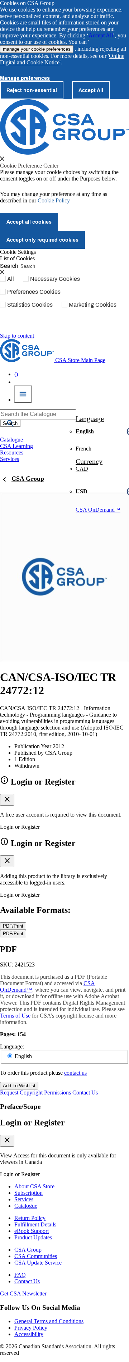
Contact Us (85, 1092)
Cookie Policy (54, 200)
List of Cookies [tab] (17, 258)
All (10, 279)
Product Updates (33, 1237)
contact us (75, 1073)
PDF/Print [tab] (13, 926)
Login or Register (32, 1122)
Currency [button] (89, 461)
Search (9, 265)
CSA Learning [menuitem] (16, 446)
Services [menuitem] (9, 459)
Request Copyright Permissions (35, 1092)
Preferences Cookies (34, 291)
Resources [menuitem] (11, 452)
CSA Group (27, 478)
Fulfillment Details (35, 1224)
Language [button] (90, 418)
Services (23, 1199)
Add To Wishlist (19, 1085)
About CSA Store (34, 1186)
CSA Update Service (38, 1263)
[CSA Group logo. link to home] (64, 153)
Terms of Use (15, 1016)
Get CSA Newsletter (23, 1293)
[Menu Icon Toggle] (23, 394)
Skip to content (17, 336)
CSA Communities (35, 1256)
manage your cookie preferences (37, 49)
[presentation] (2, 158)
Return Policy (30, 1218)
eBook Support (31, 1231)
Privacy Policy (30, 1328)
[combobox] (38, 414)
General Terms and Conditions (48, 1321)
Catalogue (25, 1206)
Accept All (101, 35)
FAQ (20, 1275)
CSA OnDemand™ (98, 510)
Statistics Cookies (30, 304)
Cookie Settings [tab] (18, 252)
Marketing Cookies (92, 304)
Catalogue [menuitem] (11, 440)
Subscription (28, 1193)
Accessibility (28, 1334)
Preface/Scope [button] (20, 1106)
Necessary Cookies (55, 279)
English (23, 1056)
